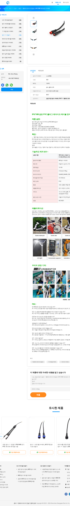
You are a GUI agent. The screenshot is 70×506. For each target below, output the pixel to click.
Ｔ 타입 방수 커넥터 (11, 31)
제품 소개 (2, 472)
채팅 (11, 89)
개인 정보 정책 (4, 487)
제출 (38, 395)
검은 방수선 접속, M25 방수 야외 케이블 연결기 (27, 471)
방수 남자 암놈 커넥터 (11, 54)
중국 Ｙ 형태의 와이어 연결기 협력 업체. (25, 503)
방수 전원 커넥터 (11, 57)
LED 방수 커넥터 (11, 46)
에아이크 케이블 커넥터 (11, 39)
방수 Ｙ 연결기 (11, 35)
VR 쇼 (1, 474)
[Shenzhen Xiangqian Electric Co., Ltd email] (2, 84)
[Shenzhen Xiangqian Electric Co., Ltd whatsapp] (7, 84)
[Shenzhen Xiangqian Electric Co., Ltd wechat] (11, 84)
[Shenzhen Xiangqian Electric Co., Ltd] (8, 3)
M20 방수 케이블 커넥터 (24, 475)
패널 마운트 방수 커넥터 (11, 50)
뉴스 (1, 479)
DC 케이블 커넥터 (11, 61)
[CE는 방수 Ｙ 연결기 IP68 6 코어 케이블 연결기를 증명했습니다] (42, 430)
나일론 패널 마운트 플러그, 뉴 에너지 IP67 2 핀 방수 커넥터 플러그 (51, 472)
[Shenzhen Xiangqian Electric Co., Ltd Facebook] (66, 494)
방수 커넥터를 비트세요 (11, 24)
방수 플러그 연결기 (11, 27)
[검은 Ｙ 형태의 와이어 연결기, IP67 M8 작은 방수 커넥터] (53, 32)
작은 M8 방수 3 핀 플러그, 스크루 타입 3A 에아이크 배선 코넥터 (51, 485)
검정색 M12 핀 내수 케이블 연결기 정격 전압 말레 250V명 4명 (27, 480)
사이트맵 (2, 482)
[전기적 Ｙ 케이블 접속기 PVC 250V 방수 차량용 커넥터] (14, 430)
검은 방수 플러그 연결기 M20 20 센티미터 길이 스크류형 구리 (51, 479)
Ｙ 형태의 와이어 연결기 (38, 362)
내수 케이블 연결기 (11, 20)
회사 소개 (2, 477)
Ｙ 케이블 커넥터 (52, 362)
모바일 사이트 (4, 484)
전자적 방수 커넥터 (11, 42)
